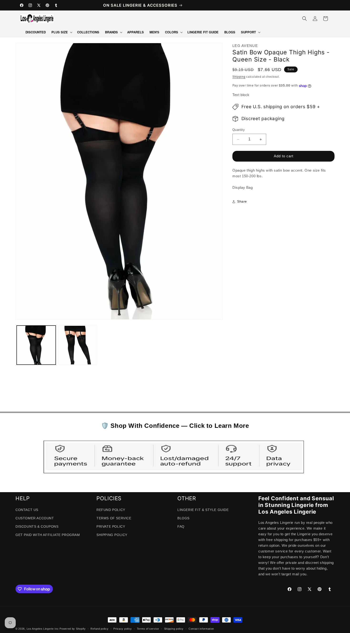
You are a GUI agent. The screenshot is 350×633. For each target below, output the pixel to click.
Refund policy (99, 628)
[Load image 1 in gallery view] (36, 345)
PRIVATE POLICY (110, 526)
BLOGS (183, 518)
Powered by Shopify (73, 628)
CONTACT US (26, 510)
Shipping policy (174, 628)
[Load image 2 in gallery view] (77, 345)
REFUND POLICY (110, 510)
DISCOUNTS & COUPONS (36, 526)
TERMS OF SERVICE (113, 518)
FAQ (181, 526)
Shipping (238, 76)
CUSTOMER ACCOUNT (34, 518)
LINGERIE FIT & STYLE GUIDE (203, 510)
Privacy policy (122, 628)
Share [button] (242, 202)
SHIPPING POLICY (111, 535)
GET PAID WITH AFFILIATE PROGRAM (47, 535)
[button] (61, 32)
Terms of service (148, 628)
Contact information (201, 628)
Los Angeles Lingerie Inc (43, 628)
